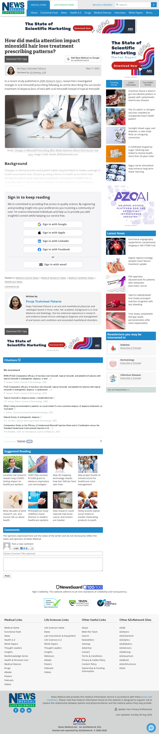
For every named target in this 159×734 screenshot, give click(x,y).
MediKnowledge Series (16, 655)
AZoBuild (124, 660)
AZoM (122, 627)
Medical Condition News (81, 277)
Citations (11, 360)
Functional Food (12, 631)
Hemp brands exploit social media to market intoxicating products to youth (89, 515)
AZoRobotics (125, 643)
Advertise (87, 647)
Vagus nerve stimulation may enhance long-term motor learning (141, 168)
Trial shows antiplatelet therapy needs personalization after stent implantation (140, 318)
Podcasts (9, 680)
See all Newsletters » (118, 389)
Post (7, 575)
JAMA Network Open (50, 81)
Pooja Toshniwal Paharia (43, 301)
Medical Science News (27, 277)
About (85, 627)
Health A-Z (9, 639)
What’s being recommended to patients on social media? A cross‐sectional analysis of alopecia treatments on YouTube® (53, 407)
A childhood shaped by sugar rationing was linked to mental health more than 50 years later (141, 151)
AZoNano (124, 631)
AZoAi (122, 668)
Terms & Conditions (92, 655)
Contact (86, 651)
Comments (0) (12, 286)
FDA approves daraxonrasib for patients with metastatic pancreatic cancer (141, 281)
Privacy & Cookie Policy (93, 660)
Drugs (7, 668)
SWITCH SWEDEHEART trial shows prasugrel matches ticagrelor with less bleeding (140, 300)
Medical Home (38, 4)
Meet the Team (90, 631)
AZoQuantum (126, 655)
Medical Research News (53, 277)
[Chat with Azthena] (151, 727)
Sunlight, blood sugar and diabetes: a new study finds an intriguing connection (141, 133)
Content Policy (89, 664)
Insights (8, 651)
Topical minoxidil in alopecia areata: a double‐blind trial (28, 398)
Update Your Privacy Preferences (134, 709)
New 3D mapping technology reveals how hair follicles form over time (64, 480)
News (7, 635)
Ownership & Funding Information (93, 670)
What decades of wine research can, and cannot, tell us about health (14, 515)
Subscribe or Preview (130, 348)
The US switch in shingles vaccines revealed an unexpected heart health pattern (141, 114)
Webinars (49, 655)
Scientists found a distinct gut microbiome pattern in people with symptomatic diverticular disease (142, 95)
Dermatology (127, 359)
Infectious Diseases (130, 374)
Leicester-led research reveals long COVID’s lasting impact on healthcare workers (14, 480)
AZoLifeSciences (127, 664)
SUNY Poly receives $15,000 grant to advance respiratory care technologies (38, 480)
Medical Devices (12, 664)
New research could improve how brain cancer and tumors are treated (63, 515)
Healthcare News (13, 281)
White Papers (11, 643)
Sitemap (86, 643)
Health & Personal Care (16, 660)
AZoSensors (125, 647)
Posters (8, 676)
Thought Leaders (13, 647)
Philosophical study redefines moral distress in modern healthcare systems (38, 515)
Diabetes (125, 344)
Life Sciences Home (64, 4)
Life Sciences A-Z (53, 639)
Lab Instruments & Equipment (60, 635)
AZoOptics (124, 639)
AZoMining (125, 651)
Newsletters (88, 639)
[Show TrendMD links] (101, 441)
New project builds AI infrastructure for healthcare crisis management (89, 480)
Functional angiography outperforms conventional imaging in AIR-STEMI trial (141, 242)
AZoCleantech (126, 635)
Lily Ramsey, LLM (38, 72)
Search (85, 635)
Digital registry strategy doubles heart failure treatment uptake (140, 261)
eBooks (8, 672)
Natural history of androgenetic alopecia (21, 417)
